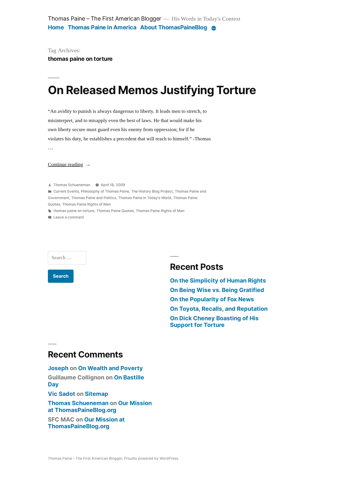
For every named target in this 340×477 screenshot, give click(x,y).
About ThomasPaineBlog (173, 27)
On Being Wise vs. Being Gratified (217, 289)
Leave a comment (68, 217)
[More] (213, 28)
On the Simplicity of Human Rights (218, 280)
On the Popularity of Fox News (212, 299)
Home (56, 27)
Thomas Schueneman (71, 185)
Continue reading (69, 164)
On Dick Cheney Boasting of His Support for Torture (214, 322)
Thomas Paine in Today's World (144, 198)
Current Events (66, 191)
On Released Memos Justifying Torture (152, 90)
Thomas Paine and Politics (93, 198)
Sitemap (96, 393)
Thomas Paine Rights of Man (86, 204)
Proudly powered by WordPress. (151, 458)
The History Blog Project (152, 191)
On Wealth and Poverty (110, 368)
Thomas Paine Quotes (115, 211)
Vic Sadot (61, 393)
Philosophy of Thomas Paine (105, 191)
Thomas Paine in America (102, 27)
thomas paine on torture (73, 211)
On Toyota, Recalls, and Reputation (219, 308)
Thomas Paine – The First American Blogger (104, 18)
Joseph (58, 368)
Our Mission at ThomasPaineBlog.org (100, 406)
